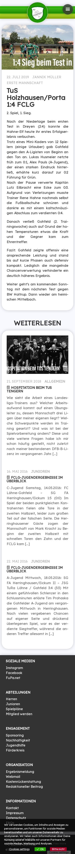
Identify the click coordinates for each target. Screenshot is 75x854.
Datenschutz (16, 818)
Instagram (14, 668)
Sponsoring (15, 735)
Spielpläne (14, 709)
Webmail (13, 776)
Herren (11, 699)
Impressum (15, 813)
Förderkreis (15, 750)
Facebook (14, 673)
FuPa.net (13, 678)
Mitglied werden (19, 714)
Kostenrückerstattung (23, 781)
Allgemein (55, 381)
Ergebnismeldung (20, 772)
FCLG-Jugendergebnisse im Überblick (35, 569)
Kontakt (12, 808)
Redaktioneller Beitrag (24, 786)
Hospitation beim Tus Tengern (29, 389)
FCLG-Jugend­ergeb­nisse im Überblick (35, 479)
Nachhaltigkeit (18, 740)
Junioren (40, 471)
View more (59, 843)
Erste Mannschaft (25, 83)
